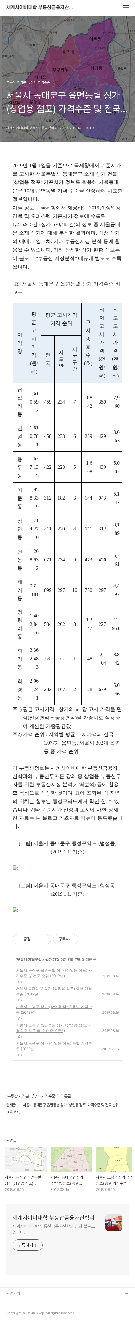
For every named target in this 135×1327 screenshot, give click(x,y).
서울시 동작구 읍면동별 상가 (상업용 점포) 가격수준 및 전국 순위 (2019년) (54, 973)
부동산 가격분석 (29, 959)
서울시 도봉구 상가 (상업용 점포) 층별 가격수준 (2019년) (54, 1009)
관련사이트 (15, 1293)
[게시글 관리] (44, 939)
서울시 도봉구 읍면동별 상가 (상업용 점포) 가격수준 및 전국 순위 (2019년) (54, 1028)
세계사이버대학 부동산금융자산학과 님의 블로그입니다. (54, 1229)
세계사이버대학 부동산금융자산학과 (40, 7)
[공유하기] (36, 939)
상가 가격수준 (55, 959)
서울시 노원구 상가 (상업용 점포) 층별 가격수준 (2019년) (54, 1046)
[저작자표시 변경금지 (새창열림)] (83, 939)
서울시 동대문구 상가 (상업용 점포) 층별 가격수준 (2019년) (54, 991)
